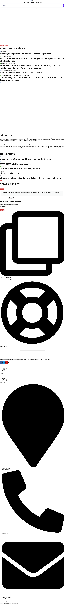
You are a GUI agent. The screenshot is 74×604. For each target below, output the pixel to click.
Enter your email (3, 206)
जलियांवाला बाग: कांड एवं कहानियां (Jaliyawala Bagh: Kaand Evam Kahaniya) (30, 178)
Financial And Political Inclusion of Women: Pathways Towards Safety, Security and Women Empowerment (30, 67)
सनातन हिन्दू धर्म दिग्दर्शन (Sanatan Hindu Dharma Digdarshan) (26, 54)
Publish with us (39, 2)
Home (24, 2)
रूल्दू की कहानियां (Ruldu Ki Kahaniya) (15, 164)
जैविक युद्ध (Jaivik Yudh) (9, 173)
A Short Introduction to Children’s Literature (21, 73)
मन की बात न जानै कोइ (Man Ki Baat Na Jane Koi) (20, 169)
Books (28, 2)
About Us (32, 2)
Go (63, 5)
